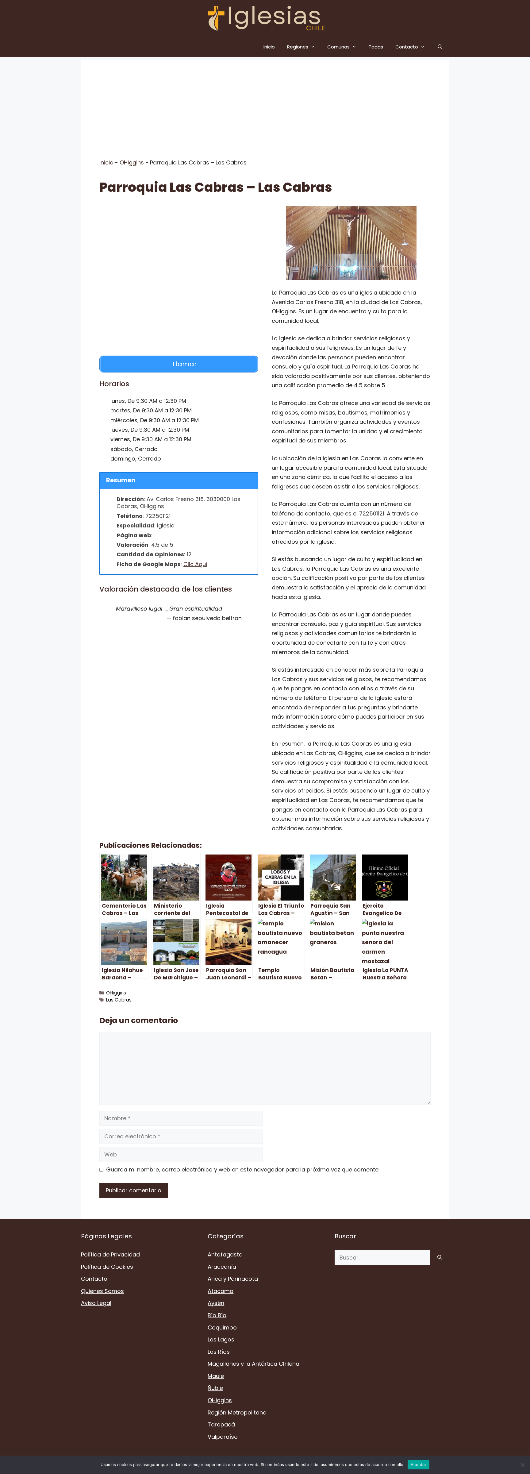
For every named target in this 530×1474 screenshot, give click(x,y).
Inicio (269, 47)
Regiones (297, 47)
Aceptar (418, 1464)
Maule (216, 1376)
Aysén (216, 1303)
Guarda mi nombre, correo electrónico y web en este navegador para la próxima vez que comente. (242, 1169)
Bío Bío (217, 1315)
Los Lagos (221, 1339)
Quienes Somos (102, 1291)
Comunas (338, 47)
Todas (376, 47)
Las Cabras (119, 1000)
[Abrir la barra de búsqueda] (440, 47)
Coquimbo (222, 1327)
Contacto (406, 47)
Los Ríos (219, 1352)
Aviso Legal (96, 1303)
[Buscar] (439, 1257)
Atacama (220, 1291)
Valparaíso (223, 1437)
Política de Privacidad (110, 1254)
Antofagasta (225, 1254)
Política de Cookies (107, 1267)
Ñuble (215, 1388)
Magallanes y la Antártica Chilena (253, 1364)
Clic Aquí (195, 564)
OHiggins (132, 162)
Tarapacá (221, 1424)
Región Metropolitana (237, 1412)
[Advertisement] (265, 103)
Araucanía (222, 1267)
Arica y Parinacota (233, 1279)
